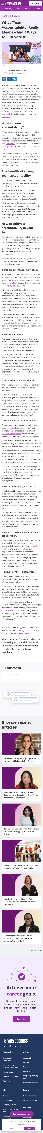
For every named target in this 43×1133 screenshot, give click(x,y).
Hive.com (26, 633)
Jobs (18, 9)
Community (7, 9)
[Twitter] (15, 1046)
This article (6, 627)
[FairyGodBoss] (16, 1041)
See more (35, 951)
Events (38, 9)
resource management (11, 433)
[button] (4, 79)
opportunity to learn (10, 610)
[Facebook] (4, 1046)
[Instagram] (10, 1046)
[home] (13, 4)
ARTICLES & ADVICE (12, 16)
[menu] (3, 2)
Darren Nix (10, 143)
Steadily (5, 146)
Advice (27, 9)
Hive (26, 283)
